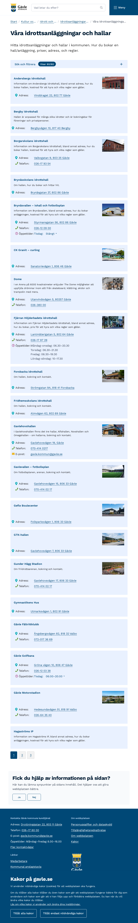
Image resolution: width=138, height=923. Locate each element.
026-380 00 (38, 305)
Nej (34, 797)
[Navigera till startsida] (18, 7)
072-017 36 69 (43, 639)
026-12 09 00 (42, 228)
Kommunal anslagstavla (25, 866)
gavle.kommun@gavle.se (46, 454)
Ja (19, 797)
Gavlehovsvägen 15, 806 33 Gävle (55, 483)
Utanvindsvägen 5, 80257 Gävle (51, 299)
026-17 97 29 (39, 340)
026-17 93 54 (42, 163)
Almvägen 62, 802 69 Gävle (48, 413)
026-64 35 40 (43, 715)
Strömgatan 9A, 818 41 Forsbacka (52, 387)
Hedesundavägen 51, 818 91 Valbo (55, 709)
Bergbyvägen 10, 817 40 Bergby (50, 128)
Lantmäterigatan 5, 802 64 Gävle (52, 334)
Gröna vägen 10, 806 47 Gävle (53, 665)
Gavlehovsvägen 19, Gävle (47, 442)
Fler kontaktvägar (22, 847)
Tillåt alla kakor (23, 913)
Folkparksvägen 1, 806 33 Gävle (51, 521)
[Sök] (101, 7)
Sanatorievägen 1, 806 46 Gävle (51, 266)
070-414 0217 (39, 448)
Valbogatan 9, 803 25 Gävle (52, 157)
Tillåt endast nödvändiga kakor (63, 913)
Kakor (75, 841)
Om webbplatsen (82, 835)
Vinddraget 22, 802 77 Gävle (52, 95)
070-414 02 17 (43, 489)
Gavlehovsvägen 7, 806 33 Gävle (51, 550)
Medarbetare (18, 861)
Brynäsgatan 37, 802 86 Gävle (50, 192)
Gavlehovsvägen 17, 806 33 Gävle (55, 580)
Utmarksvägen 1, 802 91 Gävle (50, 611)
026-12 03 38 (42, 670)
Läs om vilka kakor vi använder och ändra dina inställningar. (45, 904)
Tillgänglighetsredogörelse (88, 830)
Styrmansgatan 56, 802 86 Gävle (55, 222)
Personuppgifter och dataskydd (91, 824)
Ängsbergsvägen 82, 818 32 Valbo (55, 633)
